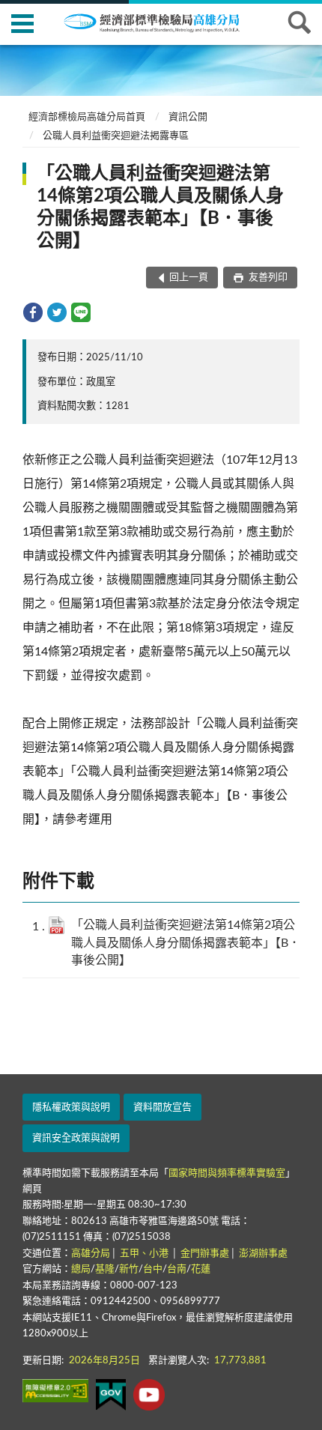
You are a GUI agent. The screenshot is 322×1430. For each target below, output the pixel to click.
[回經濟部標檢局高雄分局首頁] (161, 21)
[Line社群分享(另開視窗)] (81, 312)
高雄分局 (90, 1253)
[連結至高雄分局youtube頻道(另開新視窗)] (149, 1395)
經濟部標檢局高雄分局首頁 (86, 117)
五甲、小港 (145, 1253)
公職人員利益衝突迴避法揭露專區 (116, 136)
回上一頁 (188, 277)
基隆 (105, 1269)
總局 (81, 1269)
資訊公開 (187, 117)
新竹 (129, 1269)
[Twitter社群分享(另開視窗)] (57, 312)
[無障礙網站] (55, 1390)
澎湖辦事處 (263, 1253)
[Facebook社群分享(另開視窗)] (33, 312)
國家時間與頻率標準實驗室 (226, 1173)
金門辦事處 (204, 1253)
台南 (176, 1269)
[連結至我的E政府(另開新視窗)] (111, 1395)
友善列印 (267, 277)
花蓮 (200, 1269)
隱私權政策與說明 (71, 1107)
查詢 (299, 22)
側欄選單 (22, 22)
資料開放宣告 (162, 1107)
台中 (152, 1269)
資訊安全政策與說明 (76, 1138)
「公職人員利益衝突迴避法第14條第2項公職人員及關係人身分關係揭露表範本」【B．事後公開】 (185, 942)
